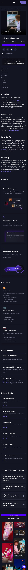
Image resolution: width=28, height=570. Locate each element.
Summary (3, 77)
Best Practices (4, 85)
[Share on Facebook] (3, 49)
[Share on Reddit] (11, 49)
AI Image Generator (6, 171)
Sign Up (23, 2)
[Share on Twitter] (7, 49)
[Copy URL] (15, 49)
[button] (24, 567)
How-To (3, 80)
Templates (3, 9)
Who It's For (4, 75)
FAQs (2, 89)
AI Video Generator (14, 130)
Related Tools (4, 87)
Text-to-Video (11, 9)
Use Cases (3, 82)
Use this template (14, 45)
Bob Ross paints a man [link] (19, 9)
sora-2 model (17, 102)
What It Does (4, 73)
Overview (3, 70)
